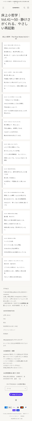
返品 (4, 322)
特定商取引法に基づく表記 (10, 326)
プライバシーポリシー (9, 330)
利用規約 (5, 333)
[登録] (25, 388)
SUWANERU (9, 413)
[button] (3, 8)
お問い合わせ (7, 315)
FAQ (4, 318)
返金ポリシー (26, 413)
